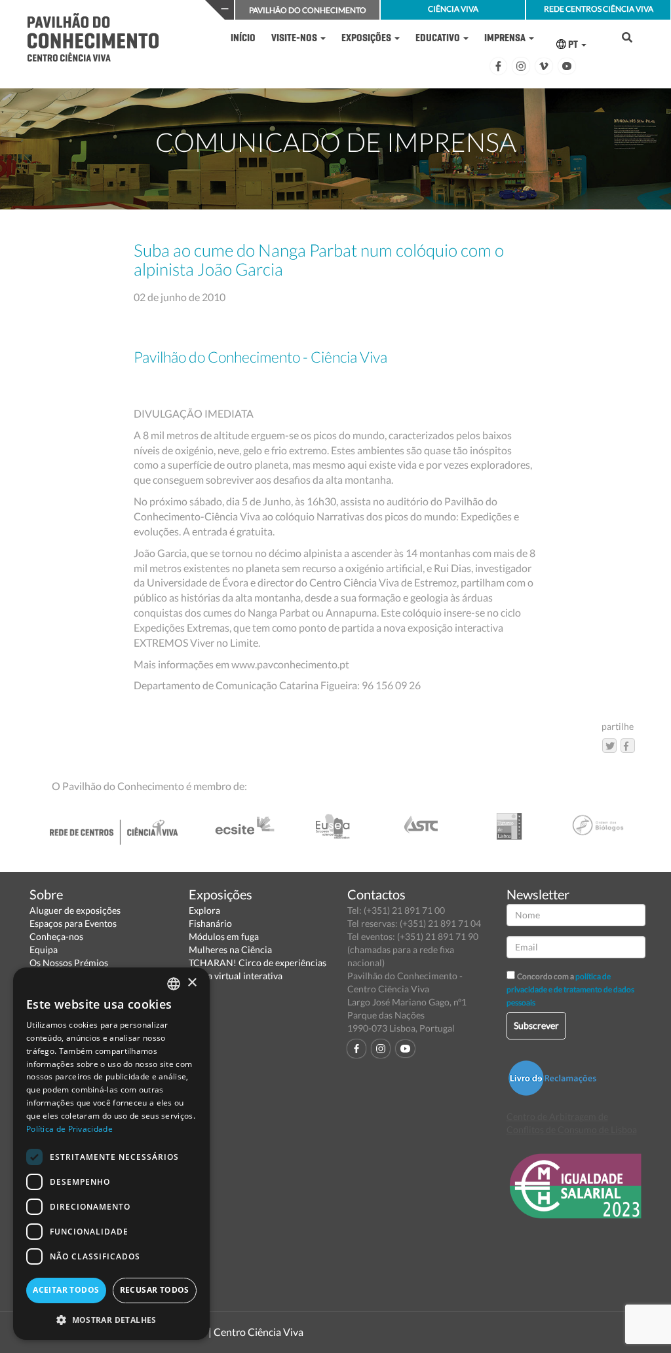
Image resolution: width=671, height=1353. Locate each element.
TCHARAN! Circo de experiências (257, 962)
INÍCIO (243, 38)
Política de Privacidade (69, 1128)
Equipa (43, 949)
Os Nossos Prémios (68, 962)
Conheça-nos (56, 936)
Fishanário (210, 923)
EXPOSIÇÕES (367, 38)
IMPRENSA (505, 38)
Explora (204, 910)
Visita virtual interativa (235, 975)
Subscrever (536, 1025)
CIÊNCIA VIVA (453, 9)
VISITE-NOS (295, 38)
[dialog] (111, 1153)
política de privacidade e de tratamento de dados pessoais (570, 989)
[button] (111, 1319)
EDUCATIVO (438, 38)
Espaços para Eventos (73, 923)
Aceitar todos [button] (66, 1289)
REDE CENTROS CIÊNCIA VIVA (598, 9)
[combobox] (173, 983)
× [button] (192, 983)
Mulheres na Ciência (230, 949)
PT (573, 44)
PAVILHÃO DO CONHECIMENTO (307, 10)
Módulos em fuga (224, 936)
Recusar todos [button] (154, 1289)
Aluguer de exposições (75, 910)
